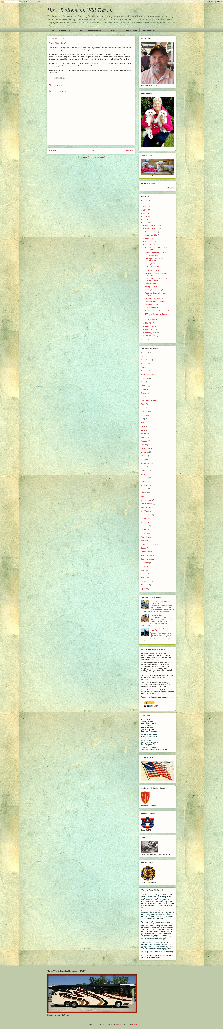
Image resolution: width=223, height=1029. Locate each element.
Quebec (144, 548)
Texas (143, 566)
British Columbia (147, 375)
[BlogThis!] (57, 78)
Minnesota (144, 474)
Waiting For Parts (151, 287)
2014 (145, 210)
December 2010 (151, 225)
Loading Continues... (152, 264)
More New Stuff (150, 283)
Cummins (144, 393)
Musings (144, 489)
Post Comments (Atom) (96, 157)
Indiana (143, 433)
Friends (143, 411)
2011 (145, 219)
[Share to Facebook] (61, 78)
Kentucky (144, 441)
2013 (145, 213)
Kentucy (144, 445)
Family (143, 404)
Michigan (144, 470)
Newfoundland (146, 515)
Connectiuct (145, 389)
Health (143, 422)
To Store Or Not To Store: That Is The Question (156, 279)
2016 (145, 204)
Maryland (144, 459)
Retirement (145, 552)
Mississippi (145, 478)
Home (52, 30)
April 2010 (149, 326)
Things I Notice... (113, 30)
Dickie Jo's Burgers (157, 615)
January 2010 (150, 336)
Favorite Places (131, 30)
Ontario (143, 529)
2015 (145, 207)
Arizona (143, 363)
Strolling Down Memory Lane (155, 290)
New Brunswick (146, 500)
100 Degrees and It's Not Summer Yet (154, 260)
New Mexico (145, 507)
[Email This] (55, 78)
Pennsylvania (146, 537)
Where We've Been (94, 30)
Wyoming (144, 589)
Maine (143, 456)
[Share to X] (59, 78)
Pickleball (144, 540)
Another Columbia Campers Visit (157, 311)
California (144, 378)
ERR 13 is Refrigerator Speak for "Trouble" (156, 315)
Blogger (134, 1024)
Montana (144, 485)
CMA (142, 382)
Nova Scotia (145, 522)
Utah (142, 570)
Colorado (144, 386)
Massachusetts (146, 463)
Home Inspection (151, 319)
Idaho (143, 430)
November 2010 (151, 229)
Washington (145, 581)
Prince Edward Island (148, 544)
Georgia (144, 415)
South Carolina (146, 555)
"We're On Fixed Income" (154, 298)
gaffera (118, 1024)
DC (142, 397)
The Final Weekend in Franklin (156, 252)
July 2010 (149, 241)
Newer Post (54, 151)
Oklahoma (144, 526)
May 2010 (149, 323)
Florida (143, 408)
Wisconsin (144, 585)
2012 (145, 216)
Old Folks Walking (151, 255)
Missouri (144, 482)
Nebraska (144, 493)
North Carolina (146, 518)
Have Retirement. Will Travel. (80, 9)
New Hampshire (146, 504)
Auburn (143, 367)
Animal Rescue (146, 360)
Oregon (143, 533)
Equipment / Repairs (148, 400)
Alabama (144, 352)
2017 (145, 200)
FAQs (79, 30)
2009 (145, 340)
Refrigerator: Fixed (152, 270)
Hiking (143, 426)
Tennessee (145, 563)
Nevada (143, 496)
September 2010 (151, 235)
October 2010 (150, 232)
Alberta (143, 356)
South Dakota (146, 559)
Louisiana (144, 452)
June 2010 (149, 244)
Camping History (65, 30)
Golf (142, 419)
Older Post (128, 151)
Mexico (143, 467)
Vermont (144, 574)
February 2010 (151, 333)
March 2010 (150, 329)
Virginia (143, 577)
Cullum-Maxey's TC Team (154, 267)
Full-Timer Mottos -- (152, 304)
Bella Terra (145, 371)
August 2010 (150, 238)
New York (144, 511)
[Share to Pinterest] (64, 78)
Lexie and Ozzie (148, 30)
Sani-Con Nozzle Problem (154, 301)
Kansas (143, 437)
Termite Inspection (151, 308)
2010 (145, 223)
